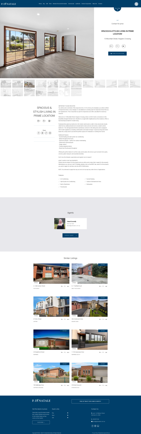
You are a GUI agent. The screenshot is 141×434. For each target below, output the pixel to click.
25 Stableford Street (38, 352)
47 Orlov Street (37, 319)
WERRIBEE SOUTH (76, 354)
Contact (100, 3)
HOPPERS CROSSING (38, 387)
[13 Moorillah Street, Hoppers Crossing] (47, 42)
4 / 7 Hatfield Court (77, 286)
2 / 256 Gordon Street (39, 286)
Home (40, 3)
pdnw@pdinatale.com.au (99, 421)
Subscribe (40, 422)
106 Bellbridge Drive (38, 385)
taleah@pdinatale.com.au (73, 225)
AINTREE (35, 321)
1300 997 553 (95, 419)
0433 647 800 (70, 223)
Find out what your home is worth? (90, 401)
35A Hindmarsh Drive (77, 319)
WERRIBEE (35, 354)
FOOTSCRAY (36, 288)
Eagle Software (106, 432)
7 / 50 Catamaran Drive (78, 352)
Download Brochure (118, 53)
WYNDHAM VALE (75, 387)
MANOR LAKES (75, 321)
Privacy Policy (95, 432)
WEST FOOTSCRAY (76, 288)
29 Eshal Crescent (76, 385)
